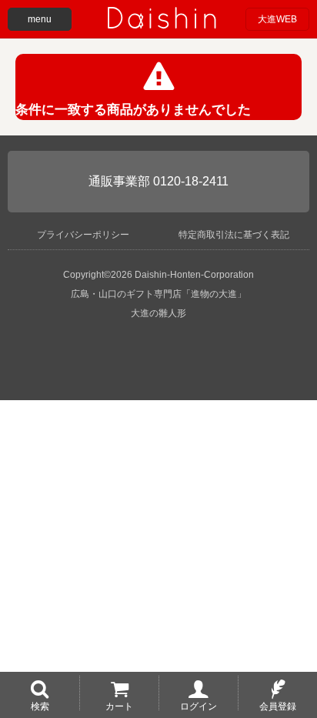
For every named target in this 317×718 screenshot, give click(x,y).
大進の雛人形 (158, 313)
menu (40, 19)
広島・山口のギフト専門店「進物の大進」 (158, 294)
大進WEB (277, 19)
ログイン (198, 705)
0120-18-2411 (191, 181)
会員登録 (277, 705)
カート (119, 705)
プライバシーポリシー (83, 234)
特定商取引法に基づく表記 (234, 234)
